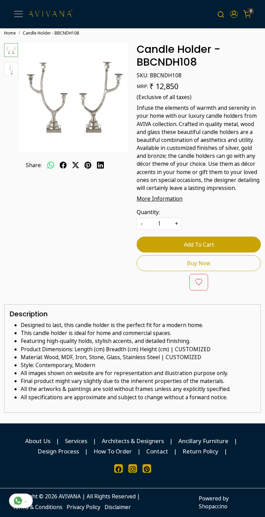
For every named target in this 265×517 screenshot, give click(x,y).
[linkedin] (100, 165)
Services (76, 441)
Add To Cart (199, 244)
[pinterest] (88, 165)
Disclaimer (118, 507)
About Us (37, 441)
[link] (220, 14)
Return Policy (200, 451)
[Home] (50, 14)
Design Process (58, 451)
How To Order (113, 451)
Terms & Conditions (37, 507)
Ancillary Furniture (203, 441)
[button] (234, 14)
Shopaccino (213, 506)
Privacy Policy (83, 507)
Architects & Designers (133, 441)
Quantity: (148, 212)
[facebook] (63, 165)
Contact (157, 451)
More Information (160, 198)
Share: (34, 165)
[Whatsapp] (51, 165)
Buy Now (198, 263)
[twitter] (75, 165)
